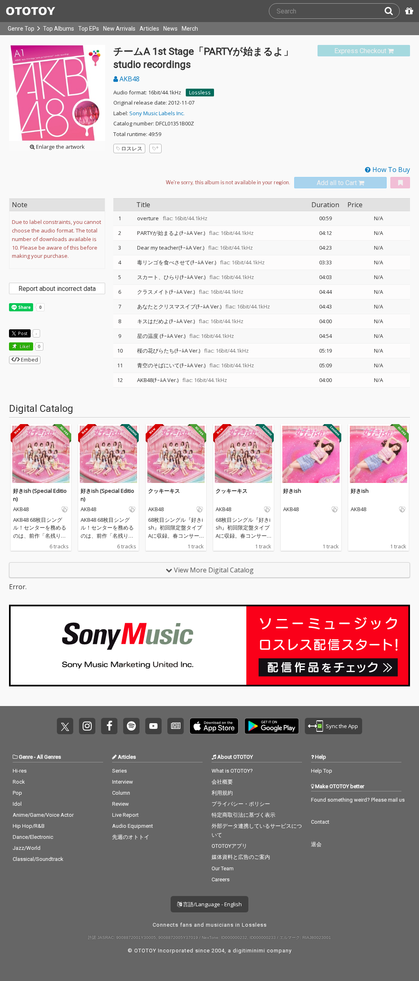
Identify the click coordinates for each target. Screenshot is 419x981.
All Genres (49, 757)
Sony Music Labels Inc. (157, 113)
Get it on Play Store (271, 726)
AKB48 (129, 78)
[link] (364, 50)
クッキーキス (164, 490)
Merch (190, 28)
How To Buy (390, 169)
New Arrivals (119, 28)
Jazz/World (27, 848)
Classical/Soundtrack (38, 859)
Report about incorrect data (57, 289)
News (170, 28)
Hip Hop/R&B (29, 826)
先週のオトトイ (130, 837)
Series (119, 771)
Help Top (321, 771)
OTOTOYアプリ (229, 846)
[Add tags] (155, 148)
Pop (17, 793)
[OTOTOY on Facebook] (109, 726)
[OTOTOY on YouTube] (153, 726)
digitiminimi (249, 950)
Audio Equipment (132, 826)
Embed (29, 359)
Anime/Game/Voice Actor (43, 815)
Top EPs (88, 28)
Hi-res (20, 771)
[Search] (392, 11)
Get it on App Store (214, 726)
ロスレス (131, 148)
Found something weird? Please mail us (358, 800)
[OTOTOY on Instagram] (87, 726)
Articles (149, 28)
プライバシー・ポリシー (241, 804)
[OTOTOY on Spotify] (131, 726)
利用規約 (222, 793)
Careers (221, 879)
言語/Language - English (212, 904)
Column (121, 793)
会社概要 (222, 782)
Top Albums (58, 28)
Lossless (200, 92)
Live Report (125, 815)
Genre (26, 757)
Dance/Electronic (33, 837)
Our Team (223, 868)
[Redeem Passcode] (408, 11)
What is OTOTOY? (232, 771)
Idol (17, 804)
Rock (19, 782)
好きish (292, 490)
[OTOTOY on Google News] (175, 726)
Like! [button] (24, 346)
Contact (320, 822)
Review (120, 804)
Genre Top (21, 28)
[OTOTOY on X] (65, 726)
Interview (122, 782)
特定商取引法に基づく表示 (243, 815)
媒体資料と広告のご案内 (241, 857)
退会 (316, 844)
